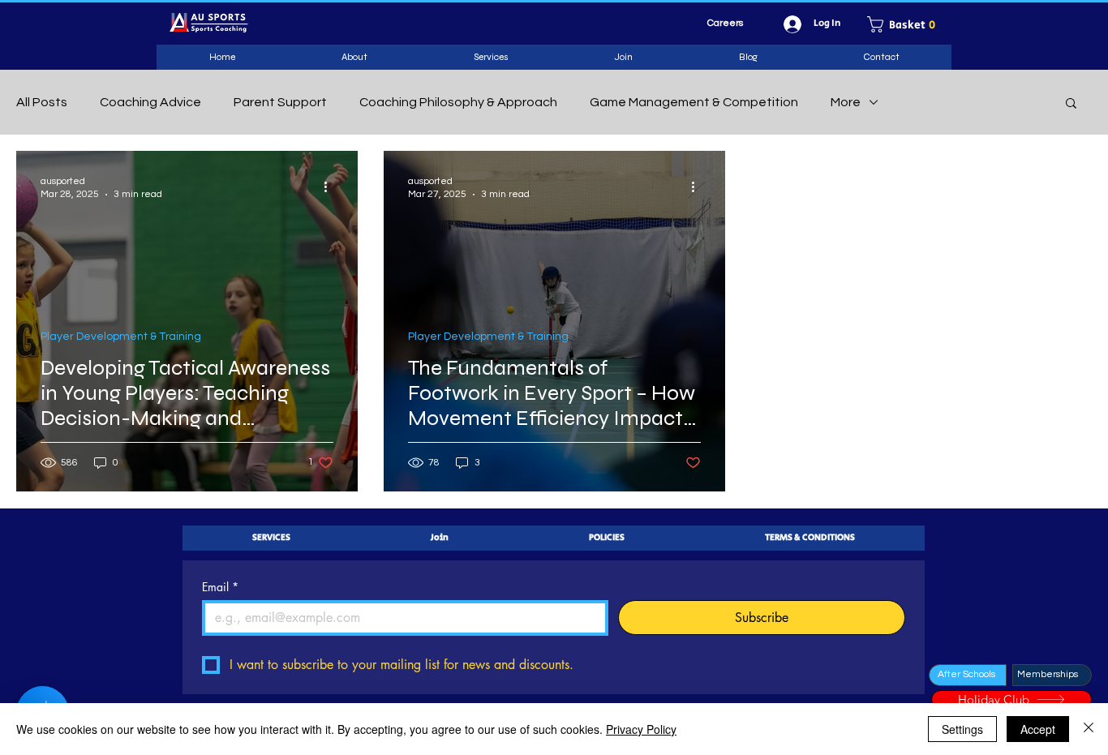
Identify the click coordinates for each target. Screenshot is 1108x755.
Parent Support (280, 102)
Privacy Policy (641, 729)
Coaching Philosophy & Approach (458, 102)
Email (220, 587)
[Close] (1088, 729)
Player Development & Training (121, 336)
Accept (1037, 729)
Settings (962, 729)
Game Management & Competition (694, 102)
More (846, 102)
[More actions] (331, 186)
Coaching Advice (150, 102)
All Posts (41, 102)
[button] (907, 24)
